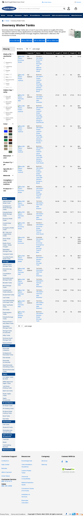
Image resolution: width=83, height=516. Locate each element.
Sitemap (44, 465)
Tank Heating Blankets (7, 446)
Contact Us (5, 461)
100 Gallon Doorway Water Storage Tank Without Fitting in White (39, 64)
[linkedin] (67, 461)
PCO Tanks (6, 310)
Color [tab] (5, 124)
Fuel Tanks (6, 424)
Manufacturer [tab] (7, 157)
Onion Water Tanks (6, 239)
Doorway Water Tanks (7, 219)
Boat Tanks (6, 416)
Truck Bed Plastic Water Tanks (8, 258)
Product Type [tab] (7, 163)
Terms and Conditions (18, 514)
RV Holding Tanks (8, 408)
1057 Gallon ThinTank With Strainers (40, 305)
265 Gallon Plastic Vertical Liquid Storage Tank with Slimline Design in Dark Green (40, 155)
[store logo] (9, 8)
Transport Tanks (8, 254)
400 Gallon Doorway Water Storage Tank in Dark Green (40, 229)
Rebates (4, 468)
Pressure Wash (7, 343)
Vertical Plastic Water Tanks (7, 202)
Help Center (5, 465)
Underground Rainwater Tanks (8, 354)
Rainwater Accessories (6, 361)
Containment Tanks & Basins (7, 291)
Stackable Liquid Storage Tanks (8, 279)
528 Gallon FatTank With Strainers (39, 284)
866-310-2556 (7, 486)
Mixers (5, 442)
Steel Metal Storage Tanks (7, 250)
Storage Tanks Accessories (7, 331)
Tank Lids (6, 439)
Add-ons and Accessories (7, 435)
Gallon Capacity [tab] (7, 91)
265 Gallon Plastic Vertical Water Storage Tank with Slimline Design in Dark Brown (40, 115)
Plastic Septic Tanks (7, 394)
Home (2, 20)
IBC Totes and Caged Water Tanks (7, 234)
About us (44, 461)
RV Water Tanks (7, 406)
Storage (5, 261)
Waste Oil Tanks (8, 427)
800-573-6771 (7, 481)
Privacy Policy (4, 514)
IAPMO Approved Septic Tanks (8, 382)
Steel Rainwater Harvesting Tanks (8, 366)
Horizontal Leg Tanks (7, 270)
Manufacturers (8, 450)
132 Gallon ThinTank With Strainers (39, 99)
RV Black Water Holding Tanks (7, 412)
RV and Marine (8, 403)
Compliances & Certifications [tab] (7, 182)
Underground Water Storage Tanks (7, 207)
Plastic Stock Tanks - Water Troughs (7, 245)
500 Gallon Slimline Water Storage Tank (39, 261)
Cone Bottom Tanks (7, 274)
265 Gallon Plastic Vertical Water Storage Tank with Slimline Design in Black (39, 175)
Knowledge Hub (27, 461)
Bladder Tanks (7, 283)
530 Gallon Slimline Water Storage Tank (39, 317)
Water (8, 21)
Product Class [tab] (7, 190)
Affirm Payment (7, 472)
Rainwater (6, 346)
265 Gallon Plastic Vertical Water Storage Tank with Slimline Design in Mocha (39, 135)
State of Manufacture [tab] (7, 56)
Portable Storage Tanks (8, 318)
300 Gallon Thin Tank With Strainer (39, 206)
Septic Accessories (6, 399)
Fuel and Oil (7, 422)
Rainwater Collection (6, 349)
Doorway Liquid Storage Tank (7, 339)
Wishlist (78, 2)
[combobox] (42, 8)
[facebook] (63, 461)
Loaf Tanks (6, 297)
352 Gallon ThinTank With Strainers (39, 216)
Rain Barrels (6, 357)
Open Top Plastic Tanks (8, 306)
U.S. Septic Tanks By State (8, 378)
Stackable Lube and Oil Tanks (7, 431)
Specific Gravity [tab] (7, 170)
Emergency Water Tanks (8, 228)
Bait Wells (6, 419)
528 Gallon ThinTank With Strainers (39, 273)
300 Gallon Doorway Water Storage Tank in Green (39, 193)
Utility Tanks (6, 335)
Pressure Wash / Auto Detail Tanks (8, 322)
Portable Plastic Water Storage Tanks (7, 214)
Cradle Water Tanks (7, 224)
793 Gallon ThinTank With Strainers (39, 294)
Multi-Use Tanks (8, 391)
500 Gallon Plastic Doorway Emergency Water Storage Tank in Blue (40, 245)
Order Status (47, 2)
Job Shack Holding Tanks (7, 387)
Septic (5, 374)
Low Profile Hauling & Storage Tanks (8, 301)
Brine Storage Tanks (7, 286)
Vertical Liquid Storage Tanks (7, 265)
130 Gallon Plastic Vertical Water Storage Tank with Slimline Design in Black (39, 84)
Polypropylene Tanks (7, 313)
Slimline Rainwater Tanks (8, 370)
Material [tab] (6, 176)
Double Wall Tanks (8, 295)
